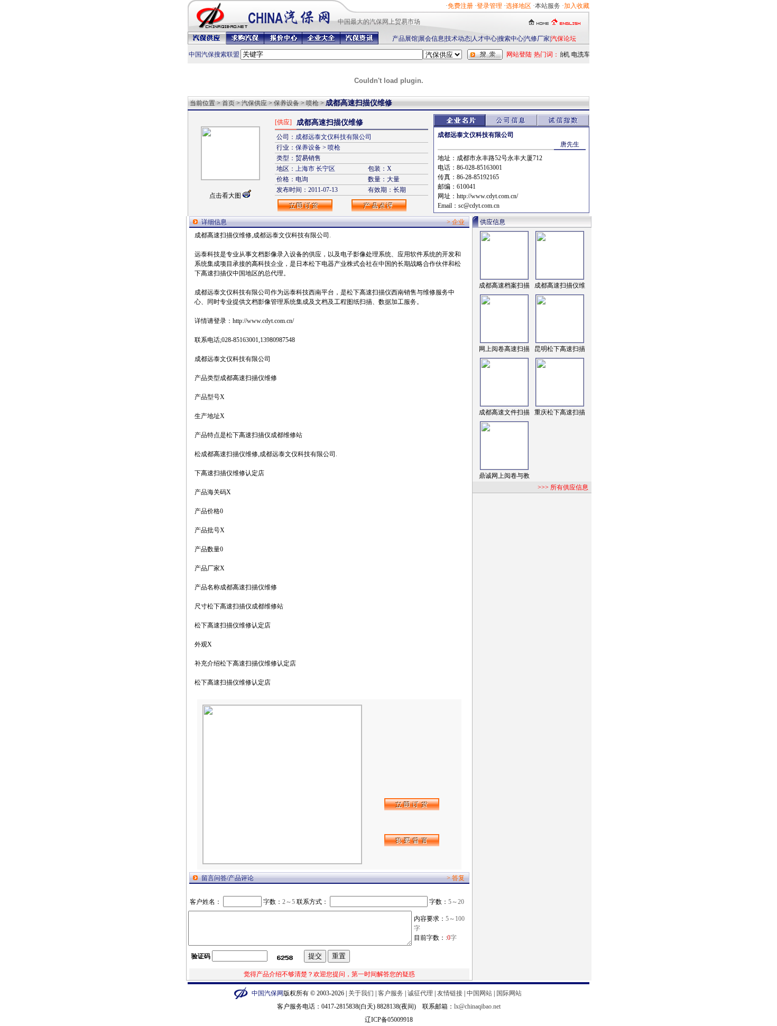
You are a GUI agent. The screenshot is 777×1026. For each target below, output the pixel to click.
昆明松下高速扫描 (559, 349)
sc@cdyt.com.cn (479, 205)
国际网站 (509, 993)
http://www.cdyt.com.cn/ (487, 196)
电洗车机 (581, 54)
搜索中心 (510, 38)
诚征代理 (420, 993)
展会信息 (431, 38)
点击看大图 (225, 195)
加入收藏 (576, 6)
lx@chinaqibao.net (477, 1006)
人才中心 (484, 38)
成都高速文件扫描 (504, 412)
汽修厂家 (537, 38)
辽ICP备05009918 (389, 1019)
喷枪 (312, 103)
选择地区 (518, 6)
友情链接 (449, 993)
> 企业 (456, 222)
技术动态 (457, 38)
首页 (228, 103)
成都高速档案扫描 (504, 285)
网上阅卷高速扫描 (504, 349)
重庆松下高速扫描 (559, 412)
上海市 (304, 168)
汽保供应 (254, 103)
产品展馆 (405, 38)
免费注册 (460, 6)
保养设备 (286, 103)
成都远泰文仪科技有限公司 (333, 137)
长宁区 (325, 168)
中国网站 (479, 993)
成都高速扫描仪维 (559, 285)
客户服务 (390, 993)
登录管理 (489, 6)
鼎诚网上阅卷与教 (504, 475)
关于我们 (361, 993)
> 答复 (456, 878)
